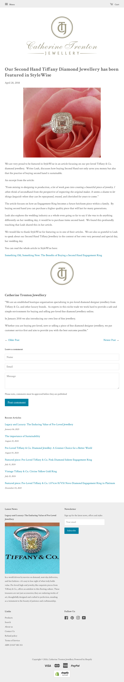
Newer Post (109, 340)
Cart (116, 4)
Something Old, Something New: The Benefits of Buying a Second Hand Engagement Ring (53, 255)
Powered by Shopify (83, 659)
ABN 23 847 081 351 (14, 644)
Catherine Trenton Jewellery (61, 659)
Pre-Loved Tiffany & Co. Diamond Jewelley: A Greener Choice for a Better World (48, 448)
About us (9, 626)
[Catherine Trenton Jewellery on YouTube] (84, 618)
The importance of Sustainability (22, 436)
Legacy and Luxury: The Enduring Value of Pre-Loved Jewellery (39, 424)
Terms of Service (12, 640)
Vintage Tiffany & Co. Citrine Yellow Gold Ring (31, 471)
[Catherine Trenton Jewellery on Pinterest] (72, 618)
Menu (12, 4)
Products (9, 617)
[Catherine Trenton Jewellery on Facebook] (66, 618)
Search (8, 622)
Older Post (13, 340)
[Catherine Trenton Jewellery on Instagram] (78, 618)
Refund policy (11, 635)
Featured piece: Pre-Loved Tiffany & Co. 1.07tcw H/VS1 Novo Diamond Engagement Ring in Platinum (60, 483)
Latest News (11, 509)
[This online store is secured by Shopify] (62, 676)
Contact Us (10, 631)
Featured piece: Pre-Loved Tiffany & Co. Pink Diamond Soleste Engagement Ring (48, 460)
